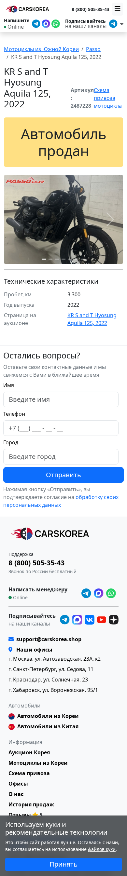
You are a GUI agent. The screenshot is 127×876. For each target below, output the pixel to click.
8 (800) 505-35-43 (90, 9)
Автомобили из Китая (47, 726)
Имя (8, 385)
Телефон (14, 413)
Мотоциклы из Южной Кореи (41, 49)
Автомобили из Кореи (48, 716)
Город (10, 442)
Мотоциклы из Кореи (38, 762)
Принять (63, 864)
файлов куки (102, 849)
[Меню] (117, 9)
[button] (44, 259)
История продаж (31, 804)
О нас (15, 794)
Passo (93, 49)
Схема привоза (29, 773)
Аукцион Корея (29, 752)
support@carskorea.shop (48, 639)
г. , (54, 658)
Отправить (63, 474)
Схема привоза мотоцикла (108, 98)
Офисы (18, 783)
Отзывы (19, 814)
